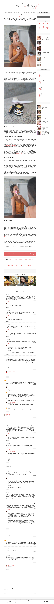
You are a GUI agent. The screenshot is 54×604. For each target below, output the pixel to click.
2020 (39, 75)
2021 (39, 74)
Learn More (43, 601)
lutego (40, 89)
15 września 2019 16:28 (8, 340)
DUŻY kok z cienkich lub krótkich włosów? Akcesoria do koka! (45, 53)
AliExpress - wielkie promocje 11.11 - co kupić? (45, 63)
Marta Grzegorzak (11, 303)
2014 (39, 96)
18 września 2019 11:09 (8, 532)
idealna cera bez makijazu (14, 259)
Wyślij (30, 265)
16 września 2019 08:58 (8, 415)
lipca (39, 83)
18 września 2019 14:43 (10, 459)
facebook (39, 27)
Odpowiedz (34, 300)
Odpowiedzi (8, 301)
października (41, 80)
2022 (39, 73)
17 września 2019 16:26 (10, 452)
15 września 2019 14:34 (8, 311)
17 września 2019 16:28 (10, 403)
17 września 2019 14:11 (10, 399)
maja (39, 86)
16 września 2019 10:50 (8, 422)
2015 (39, 95)
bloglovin (47, 27)
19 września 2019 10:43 (10, 408)
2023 (39, 71)
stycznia (40, 90)
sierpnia (40, 82)
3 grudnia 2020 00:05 (8, 556)
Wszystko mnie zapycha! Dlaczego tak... (8, 285)
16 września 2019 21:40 (8, 466)
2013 (39, 97)
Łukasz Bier (8, 414)
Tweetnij (17, 265)
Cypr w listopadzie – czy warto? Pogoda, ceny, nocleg (45, 58)
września (40, 81)
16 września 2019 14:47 (8, 444)
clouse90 (9, 398)
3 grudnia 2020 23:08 (10, 566)
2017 (39, 93)
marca (40, 88)
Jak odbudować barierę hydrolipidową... (32, 285)
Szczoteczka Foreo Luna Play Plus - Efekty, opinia (45, 122)
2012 (39, 99)
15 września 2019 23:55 (10, 372)
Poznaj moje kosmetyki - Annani (24, 285)
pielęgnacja (20, 16)
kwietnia (40, 87)
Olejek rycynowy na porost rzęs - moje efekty (45, 107)
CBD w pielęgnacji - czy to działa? (16, 285)
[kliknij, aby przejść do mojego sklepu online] (20, 255)
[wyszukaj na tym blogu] (49, 1)
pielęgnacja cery (25, 259)
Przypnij (24, 265)
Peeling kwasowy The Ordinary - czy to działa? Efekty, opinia (45, 38)
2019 (39, 76)
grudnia (40, 77)
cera (9, 259)
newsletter (43, 27)
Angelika (9, 407)
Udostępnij (11, 265)
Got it (47, 601)
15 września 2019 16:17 (8, 325)
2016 (39, 94)
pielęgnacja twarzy (31, 259)
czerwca (40, 84)
